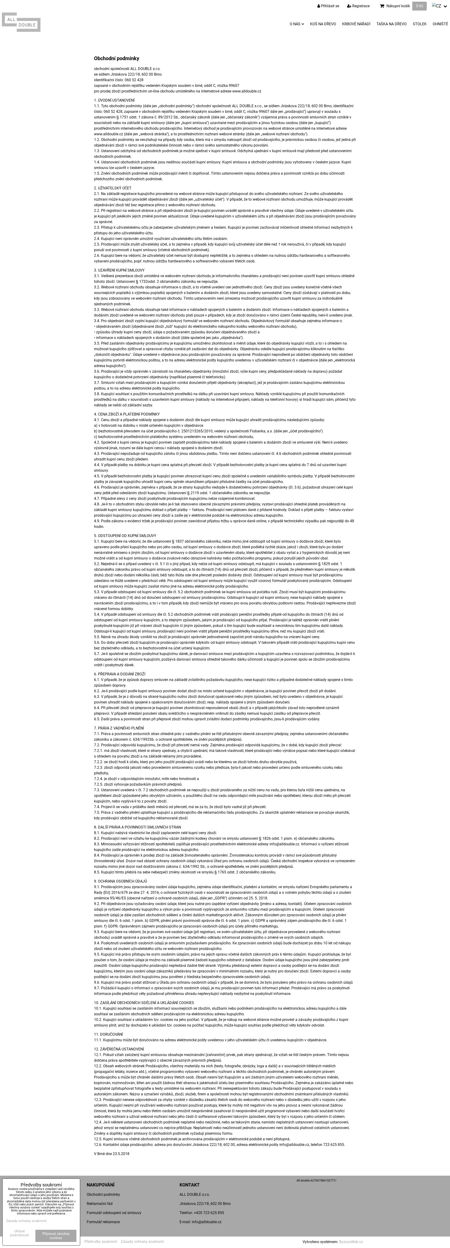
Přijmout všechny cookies (55, 1236)
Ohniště (440, 24)
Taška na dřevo (391, 24)
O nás (295, 24)
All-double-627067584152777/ (316, 1180)
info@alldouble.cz (206, 1222)
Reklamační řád (99, 1203)
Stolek (420, 24)
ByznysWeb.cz (351, 1242)
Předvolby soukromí (100, 1241)
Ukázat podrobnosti (19, 1233)
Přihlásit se (329, 6)
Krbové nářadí (356, 24)
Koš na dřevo (323, 24)
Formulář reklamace (103, 1222)
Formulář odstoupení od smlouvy (114, 1213)
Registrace (360, 6)
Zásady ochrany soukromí (142, 1241)
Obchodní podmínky (103, 1194)
